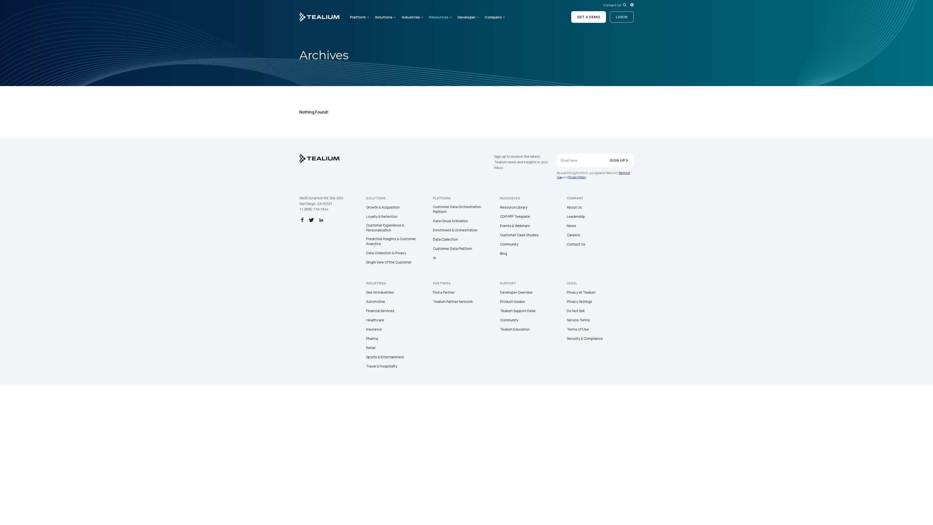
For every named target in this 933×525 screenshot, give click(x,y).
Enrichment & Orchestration (455, 230)
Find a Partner (444, 292)
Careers (573, 235)
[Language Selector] (632, 5)
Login (622, 17)
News (571, 225)
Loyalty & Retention (381, 216)
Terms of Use (578, 329)
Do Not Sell (576, 310)
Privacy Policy (577, 177)
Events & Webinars (515, 225)
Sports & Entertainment (385, 357)
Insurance (374, 329)
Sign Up (617, 160)
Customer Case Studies (519, 235)
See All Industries (380, 292)
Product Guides (512, 301)
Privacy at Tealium (581, 292)
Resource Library (513, 207)
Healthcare (375, 320)
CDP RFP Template (515, 216)
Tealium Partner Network (453, 301)
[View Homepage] (319, 17)
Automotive (375, 301)
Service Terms (578, 320)
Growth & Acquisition (383, 207)
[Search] (624, 5)
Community (509, 244)
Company (493, 17)
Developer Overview (516, 292)
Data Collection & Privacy (386, 253)
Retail (370, 347)
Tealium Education (515, 329)
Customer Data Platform (452, 248)
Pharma (372, 338)
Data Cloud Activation (450, 221)
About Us (574, 207)
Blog (503, 253)
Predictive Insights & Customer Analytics (391, 241)
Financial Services (380, 310)
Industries (411, 17)
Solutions (383, 17)
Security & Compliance (585, 338)
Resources (438, 17)
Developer (466, 17)
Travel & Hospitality (381, 366)
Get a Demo (588, 17)
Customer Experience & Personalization (385, 227)
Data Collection (445, 239)
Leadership (576, 216)
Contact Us (612, 5)
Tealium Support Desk (518, 310)
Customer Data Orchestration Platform (457, 209)
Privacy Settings (579, 301)
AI (434, 257)
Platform (358, 17)
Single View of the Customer (389, 262)
